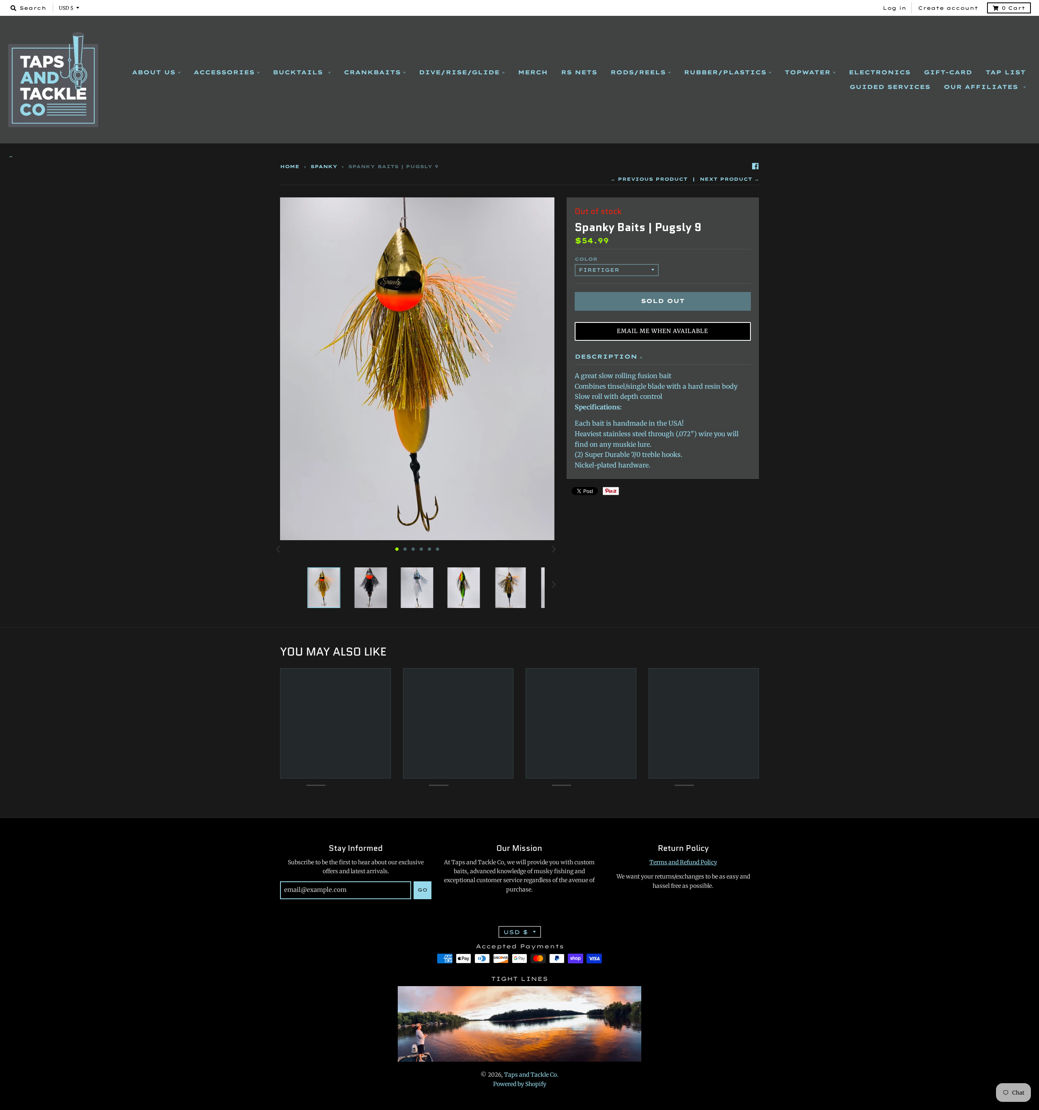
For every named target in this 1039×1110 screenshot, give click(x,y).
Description (606, 356)
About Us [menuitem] (153, 72)
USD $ (66, 8)
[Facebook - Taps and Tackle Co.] (755, 166)
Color (586, 259)
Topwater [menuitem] (807, 72)
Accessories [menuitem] (224, 72)
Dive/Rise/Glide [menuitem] (459, 72)
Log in (894, 8)
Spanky (323, 166)
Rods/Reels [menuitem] (638, 72)
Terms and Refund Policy (683, 862)
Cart (1013, 8)
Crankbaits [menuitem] (372, 72)
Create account (948, 8)
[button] (663, 331)
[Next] (554, 549)
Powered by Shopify (519, 1084)
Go (422, 890)
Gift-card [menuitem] (948, 72)
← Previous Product (649, 179)
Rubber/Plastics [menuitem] (725, 72)
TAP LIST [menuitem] (1005, 72)
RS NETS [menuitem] (579, 72)
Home (290, 166)
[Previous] (279, 549)
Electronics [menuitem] (879, 72)
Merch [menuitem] (533, 72)
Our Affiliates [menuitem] (982, 87)
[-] (519, 156)
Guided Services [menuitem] (889, 87)
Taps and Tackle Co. (531, 1074)
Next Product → (729, 179)
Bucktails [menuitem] (299, 72)
